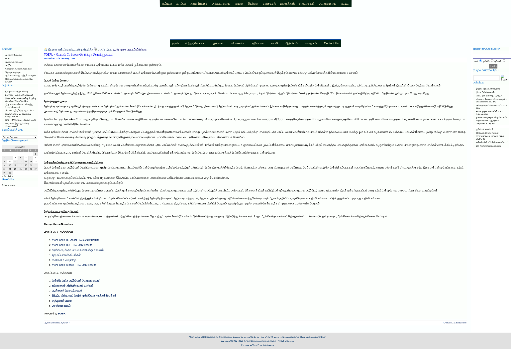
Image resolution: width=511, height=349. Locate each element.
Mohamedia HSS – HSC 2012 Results (72, 245)
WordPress (257, 345)
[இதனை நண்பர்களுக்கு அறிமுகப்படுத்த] (45, 49)
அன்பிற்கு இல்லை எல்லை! (487, 133)
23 (4, 169)
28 (31, 169)
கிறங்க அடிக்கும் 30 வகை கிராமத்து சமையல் (78, 250)
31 (10, 173)
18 (15, 165)
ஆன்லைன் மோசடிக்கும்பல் (67, 290)
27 (26, 169)
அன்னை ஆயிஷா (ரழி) (64, 260)
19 (21, 165)
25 (15, 169)
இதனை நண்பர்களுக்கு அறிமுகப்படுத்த (70, 49)
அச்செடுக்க (105, 49)
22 (36, 165)
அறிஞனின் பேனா (62, 300)
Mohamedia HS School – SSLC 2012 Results (75, 240)
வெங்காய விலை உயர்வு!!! (455, 323)
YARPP (61, 313)
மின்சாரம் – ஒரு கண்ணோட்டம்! (19, 95)
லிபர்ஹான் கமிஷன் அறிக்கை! (18, 69)
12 (21, 162)
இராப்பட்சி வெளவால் (485, 92)
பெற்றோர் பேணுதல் (13, 55)
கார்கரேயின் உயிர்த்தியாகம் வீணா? (492, 142)
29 (36, 169)
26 (21, 169)
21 (31, 165)
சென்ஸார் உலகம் (61, 305)
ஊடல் (7, 59)
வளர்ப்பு (8, 65)
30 (4, 173)
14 (31, 162)
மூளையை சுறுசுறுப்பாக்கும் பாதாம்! (491, 117)
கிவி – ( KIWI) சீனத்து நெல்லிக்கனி (20, 120)
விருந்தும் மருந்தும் (13, 72)
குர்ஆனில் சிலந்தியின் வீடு (17, 92)
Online (8, 185)
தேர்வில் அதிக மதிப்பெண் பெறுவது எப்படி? (76, 280)
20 (26, 165)
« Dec (4, 176)
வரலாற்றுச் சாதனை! (14, 62)
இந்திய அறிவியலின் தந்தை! (488, 89)
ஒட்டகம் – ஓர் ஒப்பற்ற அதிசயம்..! (19, 111)
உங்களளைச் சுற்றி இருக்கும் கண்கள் (72, 285)
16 (4, 165)
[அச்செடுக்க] (95, 49)
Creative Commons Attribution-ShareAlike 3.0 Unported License (261, 337)
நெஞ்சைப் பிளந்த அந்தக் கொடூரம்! (21, 76)
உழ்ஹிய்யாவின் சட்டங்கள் (66, 255)
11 (15, 162)
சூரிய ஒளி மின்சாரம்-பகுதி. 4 (489, 96)
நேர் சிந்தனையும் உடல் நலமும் (488, 146)
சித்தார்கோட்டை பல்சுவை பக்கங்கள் (260, 341)
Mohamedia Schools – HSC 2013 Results (74, 265)
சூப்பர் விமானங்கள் (484, 130)
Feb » (10, 176)
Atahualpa (269, 345)
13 (26, 162)
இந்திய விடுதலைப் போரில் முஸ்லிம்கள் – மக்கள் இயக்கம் (84, 295)
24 (10, 169)
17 (10, 165)
